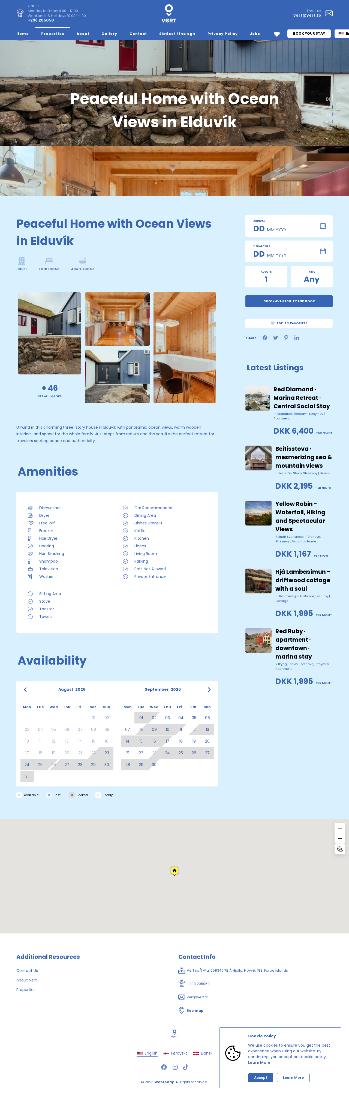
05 (328, 129)
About (83, 33)
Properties (52, 33)
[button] (174, 871)
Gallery (109, 33)
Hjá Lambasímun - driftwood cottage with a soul (302, 580)
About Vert (26, 980)
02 (327, 106)
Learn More (259, 1062)
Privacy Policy (222, 33)
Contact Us (27, 970)
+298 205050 (41, 20)
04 (328, 122)
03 (328, 114)
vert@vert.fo (307, 15)
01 (328, 96)
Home (22, 33)
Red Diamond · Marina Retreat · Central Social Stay (301, 397)
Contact (138, 33)
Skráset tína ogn (177, 33)
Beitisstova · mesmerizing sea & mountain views (303, 457)
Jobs (255, 33)
